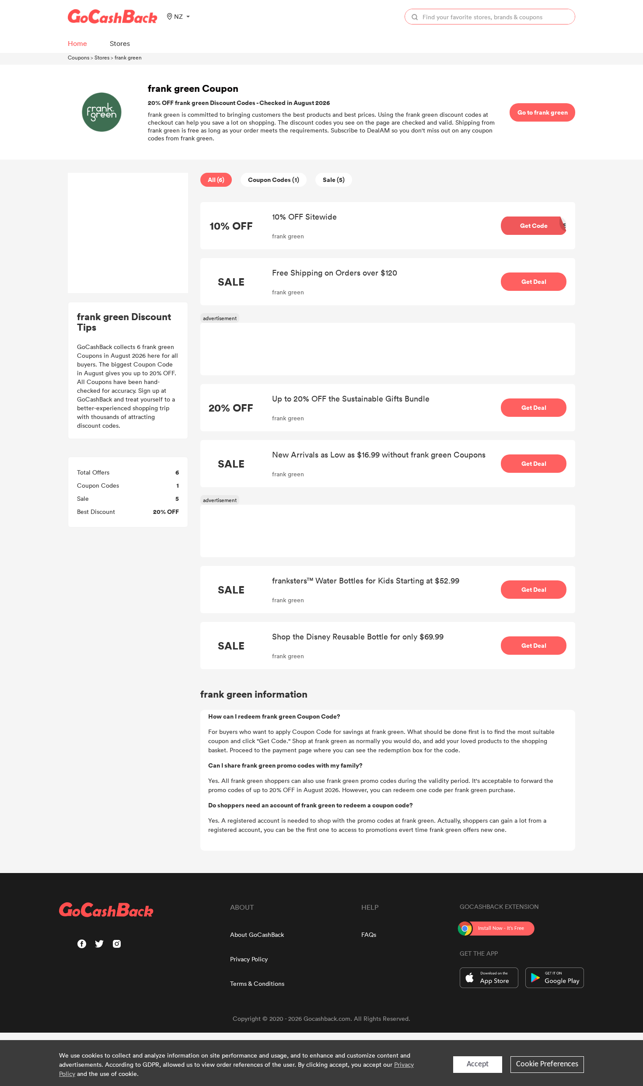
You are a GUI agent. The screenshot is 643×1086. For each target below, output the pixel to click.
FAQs (368, 934)
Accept (478, 1064)
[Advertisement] (128, 233)
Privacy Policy (249, 959)
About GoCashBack (257, 934)
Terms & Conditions (257, 983)
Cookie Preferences (547, 1064)
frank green (128, 57)
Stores (101, 57)
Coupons (78, 57)
